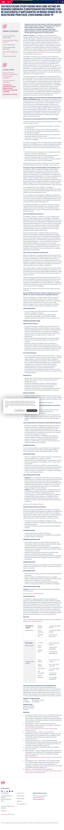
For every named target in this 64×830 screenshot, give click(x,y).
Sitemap (19, 801)
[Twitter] (5, 791)
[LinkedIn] (10, 791)
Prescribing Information (37, 504)
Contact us (4, 810)
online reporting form (38, 799)
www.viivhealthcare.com (50, 614)
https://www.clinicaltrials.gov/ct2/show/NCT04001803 (39, 728)
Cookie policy (20, 796)
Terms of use (20, 793)
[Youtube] (12, 791)
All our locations (21, 804)
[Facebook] (2, 791)
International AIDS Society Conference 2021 (46, 52)
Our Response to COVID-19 (10, 94)
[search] (58, 2)
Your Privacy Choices (6, 814)
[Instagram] (7, 791)
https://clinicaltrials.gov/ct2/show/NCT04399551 (38, 757)
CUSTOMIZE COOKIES (20, 410)
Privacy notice (20, 798)
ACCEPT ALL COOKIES (32, 410)
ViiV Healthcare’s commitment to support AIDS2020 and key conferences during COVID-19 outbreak (10, 88)
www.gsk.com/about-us (35, 621)
